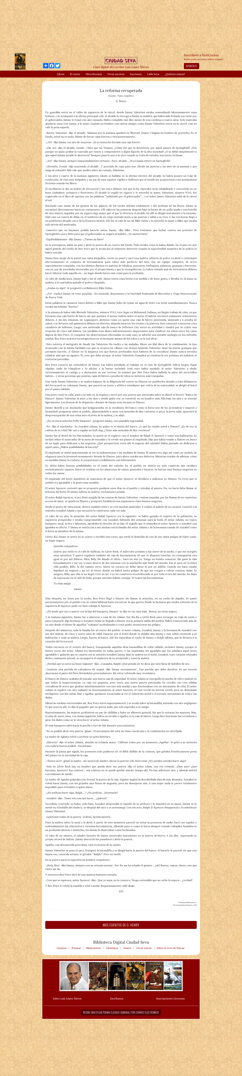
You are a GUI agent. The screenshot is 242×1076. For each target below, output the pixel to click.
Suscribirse (104, 563)
